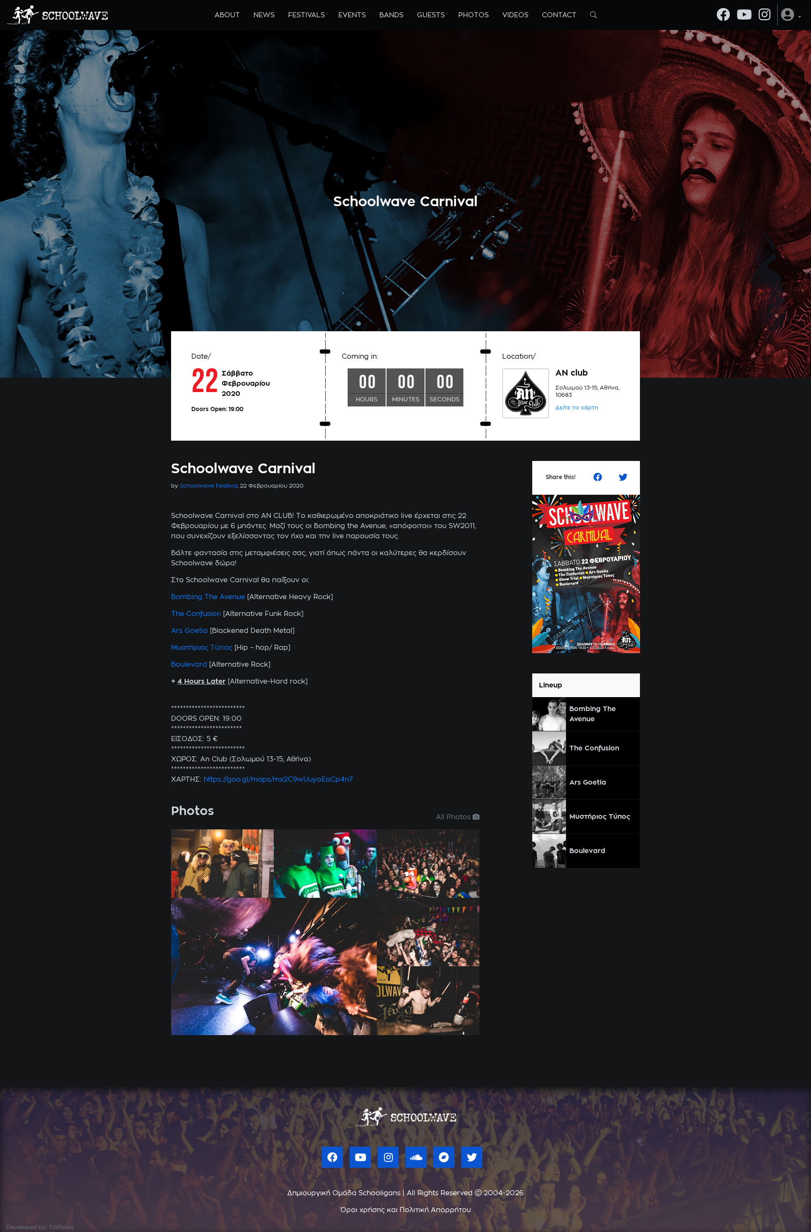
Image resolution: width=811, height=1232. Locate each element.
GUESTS (431, 15)
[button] (791, 15)
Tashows (61, 1227)
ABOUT (227, 15)
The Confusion (196, 614)
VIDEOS (515, 15)
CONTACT (559, 15)
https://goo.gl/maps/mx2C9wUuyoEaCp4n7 (278, 779)
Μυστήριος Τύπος (201, 647)
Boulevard (190, 664)
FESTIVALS (306, 15)
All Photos (454, 817)
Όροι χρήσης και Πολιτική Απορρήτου (405, 1210)
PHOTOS (473, 15)
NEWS (264, 15)
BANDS (391, 15)
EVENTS (352, 15)
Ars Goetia (189, 630)
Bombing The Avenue (208, 597)
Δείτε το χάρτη (576, 408)
